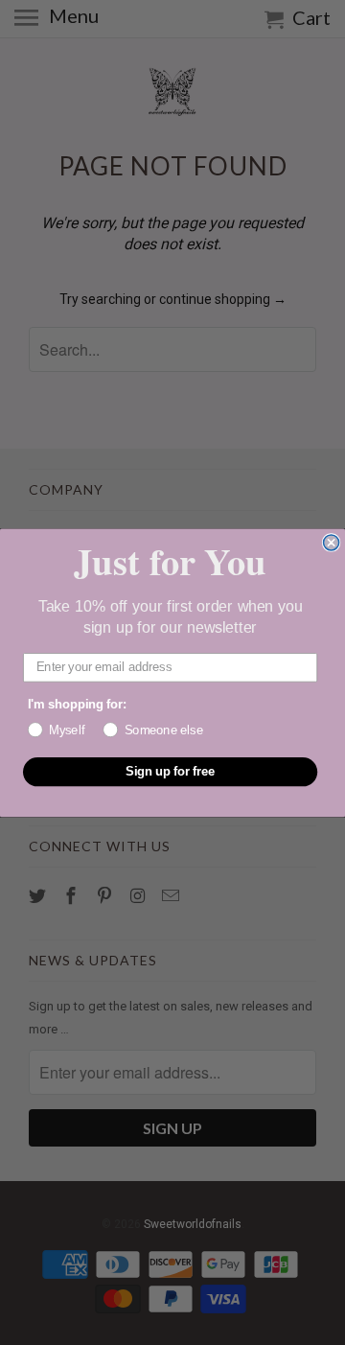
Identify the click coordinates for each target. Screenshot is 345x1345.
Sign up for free (171, 770)
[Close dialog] (331, 542)
